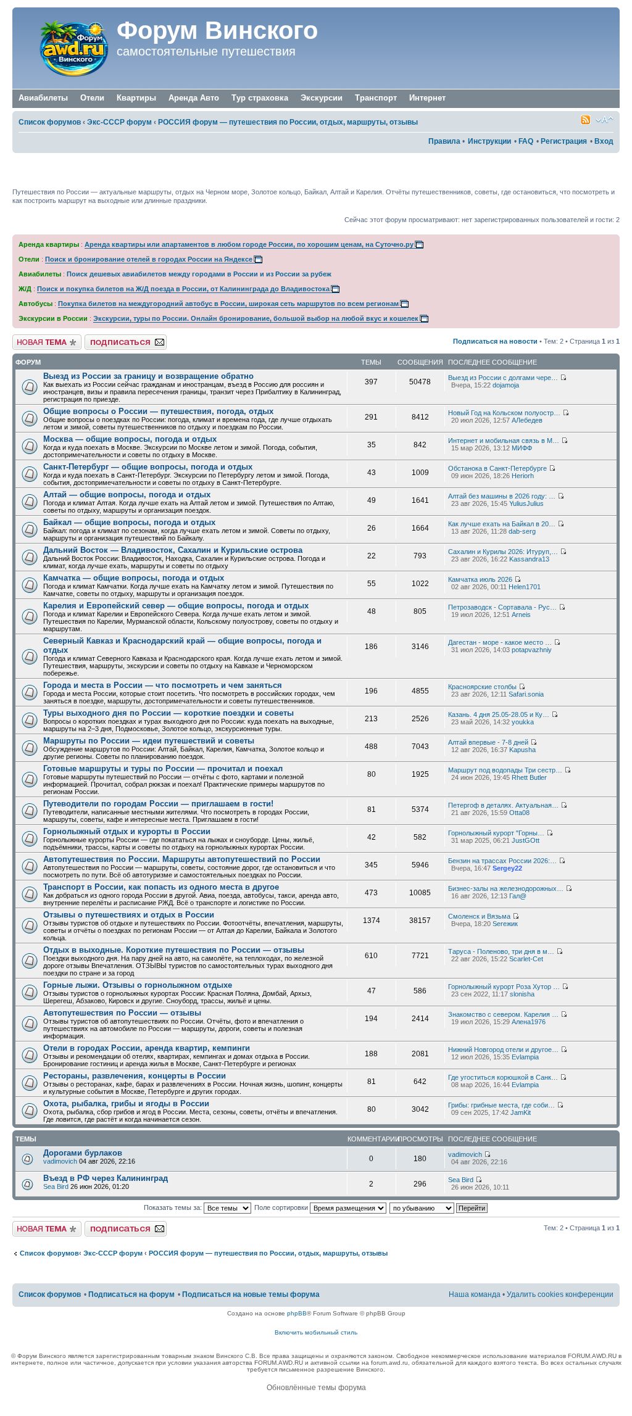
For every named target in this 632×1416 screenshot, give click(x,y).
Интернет (427, 97)
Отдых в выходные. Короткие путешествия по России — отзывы (173, 949)
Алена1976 (529, 1021)
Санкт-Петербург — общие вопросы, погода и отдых (147, 466)
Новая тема (30, 338)
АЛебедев (527, 420)
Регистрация (564, 141)
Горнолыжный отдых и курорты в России (126, 831)
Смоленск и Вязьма (479, 916)
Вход (603, 141)
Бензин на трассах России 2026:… (502, 860)
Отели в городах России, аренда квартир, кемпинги (146, 1048)
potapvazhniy (532, 649)
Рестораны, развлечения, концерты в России (134, 1075)
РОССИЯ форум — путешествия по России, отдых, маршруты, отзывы (288, 122)
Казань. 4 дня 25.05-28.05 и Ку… (498, 714)
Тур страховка (259, 97)
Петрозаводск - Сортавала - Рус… (502, 607)
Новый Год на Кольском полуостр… (504, 412)
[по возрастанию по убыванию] (439, 1207)
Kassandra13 (529, 559)
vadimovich (60, 1161)
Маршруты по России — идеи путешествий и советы (148, 740)
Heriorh (523, 475)
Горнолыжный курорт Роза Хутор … (504, 986)
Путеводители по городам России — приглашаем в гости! (158, 803)
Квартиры (136, 97)
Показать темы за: (174, 1207)
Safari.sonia (526, 694)
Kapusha (522, 749)
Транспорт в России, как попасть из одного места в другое (161, 887)
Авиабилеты (43, 97)
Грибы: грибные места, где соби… (501, 1105)
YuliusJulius (526, 503)
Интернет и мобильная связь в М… (503, 440)
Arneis (521, 614)
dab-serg (522, 531)
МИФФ (522, 448)
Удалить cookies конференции (560, 1294)
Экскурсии (322, 97)
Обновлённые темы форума (316, 1387)
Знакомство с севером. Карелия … (503, 1014)
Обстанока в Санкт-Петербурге (497, 468)
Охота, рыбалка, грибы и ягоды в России (126, 1103)
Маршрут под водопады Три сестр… (505, 770)
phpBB (297, 1313)
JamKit (520, 1112)
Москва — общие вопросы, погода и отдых (130, 439)
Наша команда (475, 1294)
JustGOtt (525, 840)
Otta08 (519, 812)
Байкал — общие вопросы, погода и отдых (129, 522)
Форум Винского (217, 30)
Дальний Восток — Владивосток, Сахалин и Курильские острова (172, 550)
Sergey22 (507, 868)
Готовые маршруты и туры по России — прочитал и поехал (163, 768)
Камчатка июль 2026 (480, 579)
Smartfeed (585, 119)
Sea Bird (56, 1186)
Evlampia (525, 1057)
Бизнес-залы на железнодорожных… (505, 888)
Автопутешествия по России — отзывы (122, 1012)
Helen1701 (525, 586)
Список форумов (50, 122)
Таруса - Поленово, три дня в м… (501, 951)
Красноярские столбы (482, 686)
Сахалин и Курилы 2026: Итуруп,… (503, 551)
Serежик (505, 923)
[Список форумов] (66, 48)
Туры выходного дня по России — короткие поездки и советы (168, 713)
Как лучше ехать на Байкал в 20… (501, 524)
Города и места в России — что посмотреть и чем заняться (162, 685)
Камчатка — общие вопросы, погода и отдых (133, 577)
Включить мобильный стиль (316, 1332)
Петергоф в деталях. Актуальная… (503, 805)
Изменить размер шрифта (604, 119)
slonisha (522, 994)
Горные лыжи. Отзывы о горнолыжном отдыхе (137, 985)
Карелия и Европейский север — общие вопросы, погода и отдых (176, 605)
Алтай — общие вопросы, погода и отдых (126, 494)
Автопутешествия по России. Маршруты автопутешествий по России (181, 859)
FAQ (525, 141)
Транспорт (376, 97)
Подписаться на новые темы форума (251, 1294)
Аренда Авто (193, 97)
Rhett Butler (529, 777)
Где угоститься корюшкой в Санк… (503, 1077)
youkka (523, 722)
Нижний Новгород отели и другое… (503, 1049)
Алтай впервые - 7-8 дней (488, 742)
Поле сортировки (282, 1207)
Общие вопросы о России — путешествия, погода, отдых (158, 411)
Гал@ (517, 896)
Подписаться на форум (122, 338)
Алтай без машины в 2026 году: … (501, 496)
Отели (92, 97)
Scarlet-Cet (526, 959)
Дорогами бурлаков (82, 1152)
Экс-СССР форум (119, 122)
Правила (444, 141)
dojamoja (506, 385)
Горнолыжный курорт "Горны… (496, 833)
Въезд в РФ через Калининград (105, 1178)
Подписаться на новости (495, 341)
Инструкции (489, 141)
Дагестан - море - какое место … (500, 642)
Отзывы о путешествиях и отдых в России (128, 914)
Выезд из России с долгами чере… (503, 377)
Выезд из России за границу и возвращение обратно (148, 376)
